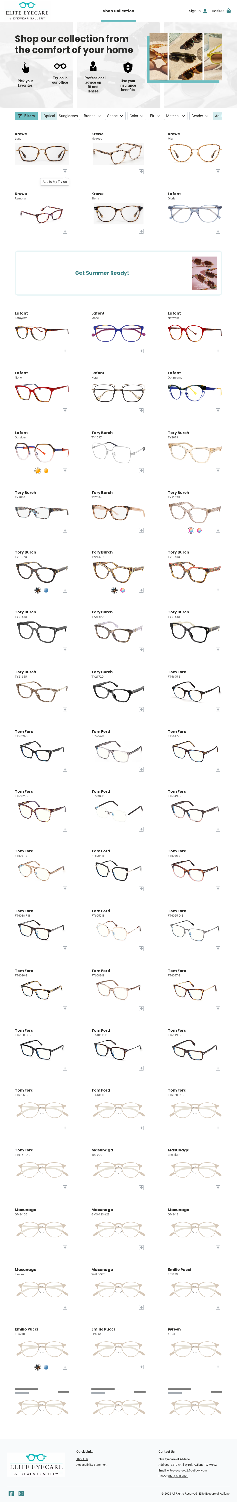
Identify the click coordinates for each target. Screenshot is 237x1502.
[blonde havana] (38, 1367)
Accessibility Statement (91, 1464)
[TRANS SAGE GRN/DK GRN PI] (122, 590)
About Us (82, 1459)
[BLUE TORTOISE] (46, 590)
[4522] (46, 470)
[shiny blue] (46, 1367)
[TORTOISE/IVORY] (114, 590)
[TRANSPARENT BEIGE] (191, 530)
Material (173, 116)
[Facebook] (11, 1494)
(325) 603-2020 (178, 1476)
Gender (197, 116)
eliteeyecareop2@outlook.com (187, 1470)
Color (134, 116)
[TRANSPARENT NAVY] (199, 530)
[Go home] (32, 11)
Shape (112, 116)
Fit (152, 116)
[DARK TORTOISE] (38, 590)
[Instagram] (21, 1494)
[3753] (38, 470)
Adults (220, 116)
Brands (89, 116)
